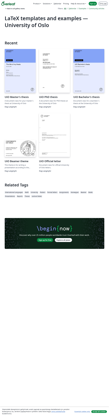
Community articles (96, 8)
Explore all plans (63, 240)
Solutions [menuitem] (46, 3)
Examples (82, 8)
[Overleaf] (8, 3)
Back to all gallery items (15, 9)
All (65, 8)
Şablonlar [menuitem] (57, 3)
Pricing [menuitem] (66, 3)
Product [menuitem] (36, 3)
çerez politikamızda (58, 411)
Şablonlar (72, 8)
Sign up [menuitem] (93, 3)
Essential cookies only (82, 411)
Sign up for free (45, 240)
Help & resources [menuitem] (78, 3)
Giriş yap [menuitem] (103, 3)
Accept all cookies (99, 412)
